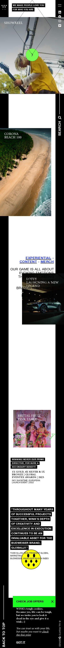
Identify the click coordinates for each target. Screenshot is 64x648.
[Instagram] (59, 21)
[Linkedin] (59, 13)
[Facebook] (59, 17)
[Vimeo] (59, 26)
